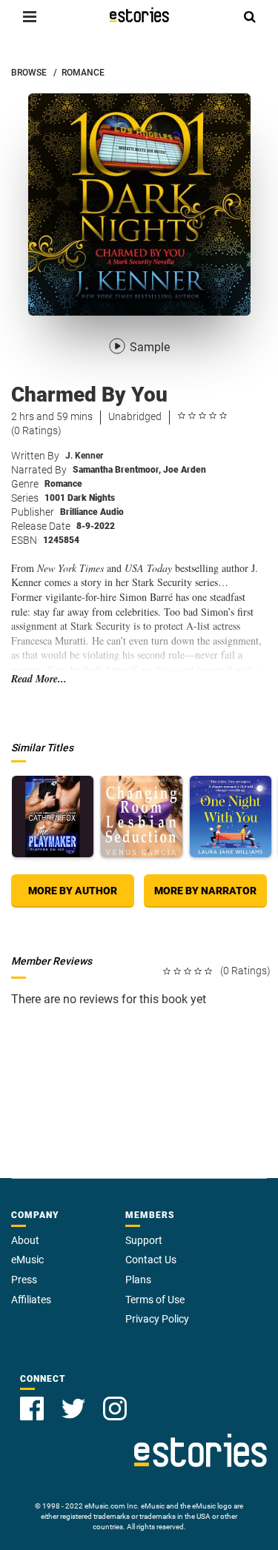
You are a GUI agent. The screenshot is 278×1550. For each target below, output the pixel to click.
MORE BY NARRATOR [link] (205, 891)
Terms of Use (155, 1299)
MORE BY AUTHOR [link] (72, 891)
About (25, 1240)
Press (24, 1279)
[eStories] (139, 15)
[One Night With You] (230, 816)
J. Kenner (84, 455)
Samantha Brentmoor (117, 470)
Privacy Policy (157, 1319)
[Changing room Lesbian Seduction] (141, 816)
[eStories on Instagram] (115, 1408)
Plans (138, 1279)
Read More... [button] (39, 679)
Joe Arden (184, 470)
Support (143, 1240)
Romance (63, 484)
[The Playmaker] (52, 816)
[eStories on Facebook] (32, 1408)
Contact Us (150, 1259)
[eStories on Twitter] (73, 1408)
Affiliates (31, 1299)
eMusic (27, 1259)
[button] (29, 16)
